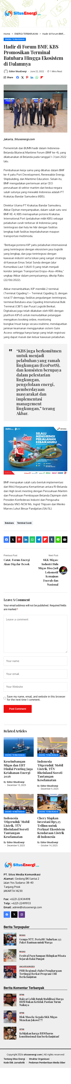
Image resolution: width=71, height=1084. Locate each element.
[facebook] (7, 914)
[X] (14, 914)
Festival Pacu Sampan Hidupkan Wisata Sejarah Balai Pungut (42, 957)
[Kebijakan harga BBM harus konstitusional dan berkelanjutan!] (10, 1033)
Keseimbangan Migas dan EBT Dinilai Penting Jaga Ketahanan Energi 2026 (18, 768)
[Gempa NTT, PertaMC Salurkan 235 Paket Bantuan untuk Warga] (10, 939)
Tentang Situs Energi (14, 1059)
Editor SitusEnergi (18, 71)
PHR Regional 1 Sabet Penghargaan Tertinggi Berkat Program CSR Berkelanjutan (40, 974)
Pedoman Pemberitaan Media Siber (47, 1062)
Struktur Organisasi (39, 1059)
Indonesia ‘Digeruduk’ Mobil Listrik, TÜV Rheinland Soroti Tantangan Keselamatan (50, 770)
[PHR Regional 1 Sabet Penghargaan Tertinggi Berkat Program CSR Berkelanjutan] (10, 972)
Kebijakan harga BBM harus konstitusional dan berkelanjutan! (39, 1035)
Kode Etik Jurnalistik (14, 1062)
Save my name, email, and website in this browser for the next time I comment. (36, 698)
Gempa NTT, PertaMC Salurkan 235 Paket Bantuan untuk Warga (40, 941)
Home (7, 33)
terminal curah (24, 523)
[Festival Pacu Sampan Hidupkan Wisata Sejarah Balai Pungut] (10, 955)
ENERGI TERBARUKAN (26, 33)
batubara (9, 523)
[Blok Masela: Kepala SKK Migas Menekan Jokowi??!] (10, 1016)
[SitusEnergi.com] (23, 13)
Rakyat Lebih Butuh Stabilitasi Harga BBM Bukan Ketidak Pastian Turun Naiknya (41, 1002)
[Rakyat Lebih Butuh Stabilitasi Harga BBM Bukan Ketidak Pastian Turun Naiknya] (10, 1000)
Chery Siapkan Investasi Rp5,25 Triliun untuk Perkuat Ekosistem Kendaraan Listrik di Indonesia (51, 827)
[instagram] (22, 914)
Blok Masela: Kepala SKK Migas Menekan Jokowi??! (38, 1018)
